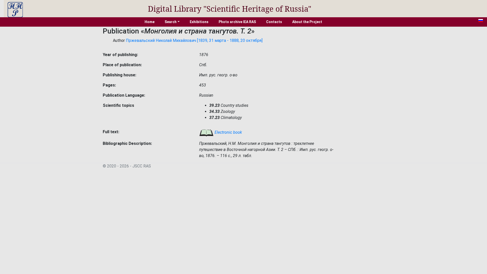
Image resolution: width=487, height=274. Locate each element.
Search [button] (171, 22)
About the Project (307, 22)
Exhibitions (199, 22)
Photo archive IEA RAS (237, 22)
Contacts (274, 22)
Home (149, 22)
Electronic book (228, 132)
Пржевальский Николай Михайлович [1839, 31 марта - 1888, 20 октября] (194, 40)
